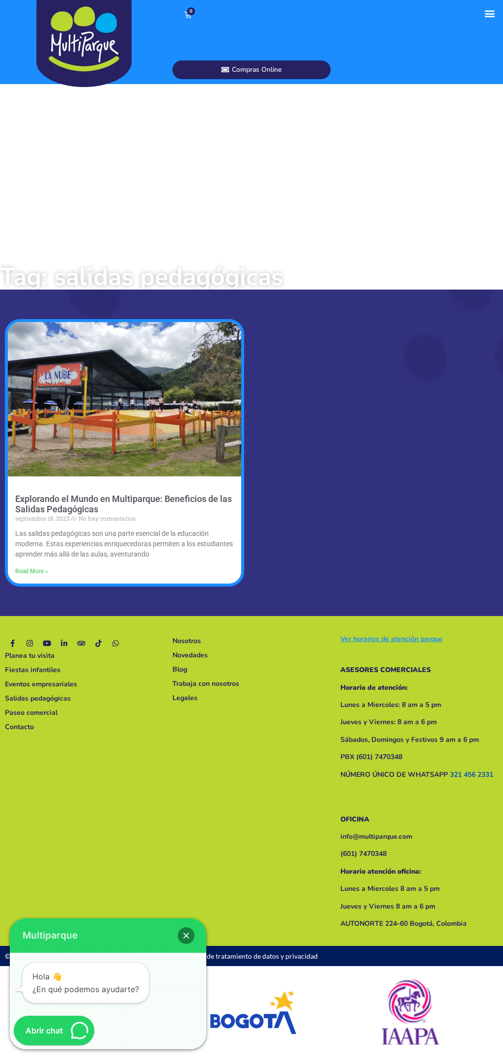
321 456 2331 (471, 774)
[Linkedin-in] (63, 643)
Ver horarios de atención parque (391, 639)
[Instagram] (29, 643)
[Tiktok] (98, 643)
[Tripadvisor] (81, 643)
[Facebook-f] (12, 643)
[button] (490, 13)
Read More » (31, 571)
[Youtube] (46, 643)
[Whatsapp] (115, 643)
